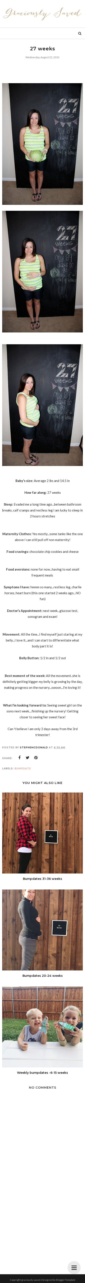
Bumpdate (23, 768)
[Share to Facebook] (19, 757)
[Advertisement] (42, 1224)
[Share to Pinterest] (35, 757)
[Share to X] (27, 757)
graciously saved (31, 1279)
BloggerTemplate (65, 1279)
